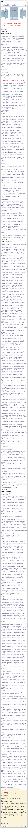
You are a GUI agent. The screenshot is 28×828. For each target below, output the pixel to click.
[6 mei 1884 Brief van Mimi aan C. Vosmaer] (10, 130)
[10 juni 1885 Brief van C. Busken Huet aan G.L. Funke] (12, 322)
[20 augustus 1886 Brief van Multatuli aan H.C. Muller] (12, 615)
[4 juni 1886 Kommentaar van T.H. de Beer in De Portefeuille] (13, 568)
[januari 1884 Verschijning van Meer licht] (9, 39)
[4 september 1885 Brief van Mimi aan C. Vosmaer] (11, 374)
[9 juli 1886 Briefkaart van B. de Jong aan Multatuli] (11, 582)
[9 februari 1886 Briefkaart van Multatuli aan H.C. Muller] (13, 521)
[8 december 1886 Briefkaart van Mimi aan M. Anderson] (12, 757)
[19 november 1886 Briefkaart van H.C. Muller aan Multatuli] (13, 715)
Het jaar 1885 (4, 239)
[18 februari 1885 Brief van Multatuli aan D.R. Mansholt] (12, 258)
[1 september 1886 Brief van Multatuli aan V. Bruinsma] (12, 654)
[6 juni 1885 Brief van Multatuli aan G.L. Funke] (11, 318)
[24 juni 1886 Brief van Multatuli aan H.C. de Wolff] (11, 576)
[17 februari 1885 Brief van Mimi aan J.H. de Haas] (11, 257)
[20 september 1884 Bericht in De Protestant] (10, 180)
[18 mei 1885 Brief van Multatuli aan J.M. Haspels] (11, 308)
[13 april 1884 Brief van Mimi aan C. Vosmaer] (10, 126)
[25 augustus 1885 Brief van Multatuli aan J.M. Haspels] (12, 366)
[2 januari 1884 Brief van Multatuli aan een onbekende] (12, 36)
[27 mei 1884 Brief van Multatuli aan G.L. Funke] (11, 141)
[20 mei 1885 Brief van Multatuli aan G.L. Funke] (11, 310)
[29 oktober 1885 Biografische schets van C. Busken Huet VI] (13, 423)
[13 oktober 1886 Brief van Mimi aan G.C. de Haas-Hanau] (13, 677)
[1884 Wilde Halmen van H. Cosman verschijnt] (11, 124)
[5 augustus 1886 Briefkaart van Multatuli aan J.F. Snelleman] (14, 598)
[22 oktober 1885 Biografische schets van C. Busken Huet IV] (13, 415)
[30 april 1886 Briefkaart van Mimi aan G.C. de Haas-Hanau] (13, 543)
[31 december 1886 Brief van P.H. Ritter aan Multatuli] (12, 779)
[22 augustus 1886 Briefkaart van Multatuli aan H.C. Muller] (13, 623)
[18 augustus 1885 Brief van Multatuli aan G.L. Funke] (12, 362)
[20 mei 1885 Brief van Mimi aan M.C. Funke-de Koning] (12, 311)
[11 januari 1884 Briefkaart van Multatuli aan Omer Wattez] (13, 46)
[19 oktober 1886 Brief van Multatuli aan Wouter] (11, 681)
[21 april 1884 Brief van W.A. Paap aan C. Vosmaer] (11, 129)
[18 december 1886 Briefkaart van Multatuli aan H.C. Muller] (13, 767)
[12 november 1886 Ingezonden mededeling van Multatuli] (13, 701)
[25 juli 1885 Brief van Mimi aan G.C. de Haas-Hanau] (12, 352)
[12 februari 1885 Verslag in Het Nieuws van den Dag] (12, 252)
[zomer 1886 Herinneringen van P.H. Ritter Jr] (10, 587)
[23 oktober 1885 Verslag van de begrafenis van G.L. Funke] (13, 416)
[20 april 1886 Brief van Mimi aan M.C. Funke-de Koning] (13, 540)
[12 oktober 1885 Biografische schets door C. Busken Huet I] (13, 398)
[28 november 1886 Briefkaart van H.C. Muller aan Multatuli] (13, 739)
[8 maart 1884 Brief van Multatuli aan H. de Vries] (11, 102)
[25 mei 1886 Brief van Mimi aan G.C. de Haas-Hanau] (12, 566)
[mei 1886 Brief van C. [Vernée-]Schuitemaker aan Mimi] (12, 558)
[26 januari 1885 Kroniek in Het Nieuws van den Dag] (12, 243)
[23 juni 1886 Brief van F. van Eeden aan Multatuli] (11, 574)
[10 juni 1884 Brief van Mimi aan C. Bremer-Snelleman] (12, 149)
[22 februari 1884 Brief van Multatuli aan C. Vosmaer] (12, 88)
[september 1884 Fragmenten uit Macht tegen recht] (12, 173)
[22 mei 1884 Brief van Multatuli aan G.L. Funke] (11, 133)
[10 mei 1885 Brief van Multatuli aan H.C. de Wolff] (11, 307)
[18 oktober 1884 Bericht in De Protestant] (10, 190)
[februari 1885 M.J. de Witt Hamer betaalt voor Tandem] (12, 260)
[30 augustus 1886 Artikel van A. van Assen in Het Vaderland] (13, 649)
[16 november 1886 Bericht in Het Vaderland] (10, 710)
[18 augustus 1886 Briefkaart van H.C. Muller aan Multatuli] (13, 613)
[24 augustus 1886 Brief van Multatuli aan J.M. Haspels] (12, 635)
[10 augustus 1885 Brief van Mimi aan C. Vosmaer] (11, 357)
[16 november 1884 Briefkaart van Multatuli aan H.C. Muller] (13, 201)
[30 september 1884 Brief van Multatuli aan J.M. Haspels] (13, 182)
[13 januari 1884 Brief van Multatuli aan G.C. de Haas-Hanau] (14, 50)
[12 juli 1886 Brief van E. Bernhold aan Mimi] (10, 583)
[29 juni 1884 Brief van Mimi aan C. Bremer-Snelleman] (12, 154)
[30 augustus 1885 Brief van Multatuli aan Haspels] (11, 371)
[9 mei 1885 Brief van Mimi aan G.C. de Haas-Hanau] (12, 305)
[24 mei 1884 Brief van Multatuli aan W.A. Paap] (11, 140)
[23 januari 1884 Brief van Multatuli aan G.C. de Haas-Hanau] (14, 57)
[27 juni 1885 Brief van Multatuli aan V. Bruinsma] (11, 343)
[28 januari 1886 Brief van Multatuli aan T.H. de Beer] (12, 515)
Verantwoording (4, 29)
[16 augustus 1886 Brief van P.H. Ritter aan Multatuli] (12, 607)
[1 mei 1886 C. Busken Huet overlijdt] (8, 544)
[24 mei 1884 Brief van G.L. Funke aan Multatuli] (11, 138)
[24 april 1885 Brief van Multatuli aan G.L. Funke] (11, 299)
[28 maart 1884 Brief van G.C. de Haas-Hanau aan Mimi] (12, 122)
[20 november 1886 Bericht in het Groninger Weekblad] (12, 728)
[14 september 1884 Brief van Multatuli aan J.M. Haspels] (13, 176)
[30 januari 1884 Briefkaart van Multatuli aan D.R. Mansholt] (13, 63)
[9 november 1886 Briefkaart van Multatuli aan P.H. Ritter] (13, 696)
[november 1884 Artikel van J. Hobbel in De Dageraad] (12, 196)
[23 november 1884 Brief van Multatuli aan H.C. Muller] (12, 205)
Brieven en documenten (6, 241)
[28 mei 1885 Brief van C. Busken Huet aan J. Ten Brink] (12, 313)
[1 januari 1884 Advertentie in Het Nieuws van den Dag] (12, 35)
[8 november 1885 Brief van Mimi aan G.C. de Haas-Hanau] (13, 430)
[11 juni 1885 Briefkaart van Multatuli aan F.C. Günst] (12, 324)
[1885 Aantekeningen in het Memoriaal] (9, 485)
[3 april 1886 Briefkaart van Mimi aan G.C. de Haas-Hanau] (13, 533)
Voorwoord (3, 27)
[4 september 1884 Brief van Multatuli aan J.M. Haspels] (12, 174)
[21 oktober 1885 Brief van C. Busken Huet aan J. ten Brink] (13, 410)
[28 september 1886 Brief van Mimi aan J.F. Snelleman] (12, 676)
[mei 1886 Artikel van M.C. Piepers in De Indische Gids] (12, 546)
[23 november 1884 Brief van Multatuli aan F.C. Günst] (12, 204)
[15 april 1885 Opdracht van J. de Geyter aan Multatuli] (12, 291)
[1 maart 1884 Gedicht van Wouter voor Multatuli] (11, 96)
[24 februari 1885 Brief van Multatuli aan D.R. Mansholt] (12, 266)
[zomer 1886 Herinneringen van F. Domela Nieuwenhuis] (12, 616)
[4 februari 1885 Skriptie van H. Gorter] (9, 247)
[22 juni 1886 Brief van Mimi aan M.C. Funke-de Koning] (12, 573)
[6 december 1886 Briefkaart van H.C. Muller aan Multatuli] (13, 751)
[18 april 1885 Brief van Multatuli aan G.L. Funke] (11, 296)
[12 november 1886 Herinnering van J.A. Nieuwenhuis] (12, 703)
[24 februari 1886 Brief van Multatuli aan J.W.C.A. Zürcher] (13, 522)
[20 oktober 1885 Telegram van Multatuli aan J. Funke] (12, 405)
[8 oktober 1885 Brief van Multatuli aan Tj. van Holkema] (13, 391)
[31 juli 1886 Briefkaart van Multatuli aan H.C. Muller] (12, 588)
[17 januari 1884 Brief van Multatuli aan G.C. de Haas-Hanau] (14, 55)
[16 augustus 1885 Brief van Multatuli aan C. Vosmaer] (12, 360)
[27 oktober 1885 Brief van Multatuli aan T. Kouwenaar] (12, 421)
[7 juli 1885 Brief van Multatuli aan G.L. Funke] (10, 349)
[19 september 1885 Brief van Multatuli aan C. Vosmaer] (12, 383)
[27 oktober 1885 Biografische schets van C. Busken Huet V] (13, 420)
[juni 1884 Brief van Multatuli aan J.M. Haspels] (11, 146)
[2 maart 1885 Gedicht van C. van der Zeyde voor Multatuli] (13, 272)
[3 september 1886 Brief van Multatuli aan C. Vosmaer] (12, 660)
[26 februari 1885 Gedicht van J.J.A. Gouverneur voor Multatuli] (14, 268)
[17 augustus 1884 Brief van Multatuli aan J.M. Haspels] (12, 171)
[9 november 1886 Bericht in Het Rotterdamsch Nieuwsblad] (13, 695)
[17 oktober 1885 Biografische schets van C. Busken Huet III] (13, 402)
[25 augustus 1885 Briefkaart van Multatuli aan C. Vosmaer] (13, 365)
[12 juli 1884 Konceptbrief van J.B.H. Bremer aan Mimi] (12, 157)
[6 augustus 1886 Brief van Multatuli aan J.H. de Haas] (12, 599)
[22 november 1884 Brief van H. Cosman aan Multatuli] (12, 202)
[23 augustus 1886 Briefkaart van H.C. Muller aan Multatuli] (13, 627)
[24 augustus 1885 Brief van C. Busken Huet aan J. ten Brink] (13, 363)
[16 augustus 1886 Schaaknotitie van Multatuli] (11, 609)
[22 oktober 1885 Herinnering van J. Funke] (10, 413)
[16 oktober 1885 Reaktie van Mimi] (8, 401)
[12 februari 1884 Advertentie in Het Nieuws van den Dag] (13, 82)
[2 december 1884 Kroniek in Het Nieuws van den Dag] (12, 213)
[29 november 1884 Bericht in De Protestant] (10, 212)
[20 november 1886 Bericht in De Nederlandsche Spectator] (13, 723)
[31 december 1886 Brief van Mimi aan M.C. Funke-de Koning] (14, 778)
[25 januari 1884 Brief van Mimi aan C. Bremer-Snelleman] (13, 58)
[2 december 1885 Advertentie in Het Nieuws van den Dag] (13, 459)
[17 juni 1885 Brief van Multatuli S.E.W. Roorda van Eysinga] (13, 326)
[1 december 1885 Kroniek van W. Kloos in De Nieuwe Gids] (13, 457)
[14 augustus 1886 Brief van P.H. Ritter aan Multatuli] (12, 602)
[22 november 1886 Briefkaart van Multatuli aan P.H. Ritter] (13, 729)
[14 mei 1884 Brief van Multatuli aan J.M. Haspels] (11, 132)
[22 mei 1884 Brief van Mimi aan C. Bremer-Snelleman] (12, 135)
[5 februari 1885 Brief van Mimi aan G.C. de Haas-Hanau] (13, 249)
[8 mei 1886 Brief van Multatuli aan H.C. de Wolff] (11, 547)
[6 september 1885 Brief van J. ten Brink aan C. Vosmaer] (12, 376)
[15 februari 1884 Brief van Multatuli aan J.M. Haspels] (12, 83)
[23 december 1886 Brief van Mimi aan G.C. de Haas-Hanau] (13, 771)
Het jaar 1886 (4, 489)
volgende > (24, 789)
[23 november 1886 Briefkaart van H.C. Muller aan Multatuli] (13, 734)
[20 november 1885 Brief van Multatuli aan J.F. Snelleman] (13, 451)
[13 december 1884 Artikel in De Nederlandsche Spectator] (13, 220)
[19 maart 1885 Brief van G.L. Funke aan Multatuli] (11, 283)
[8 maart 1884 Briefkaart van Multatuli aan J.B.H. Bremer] (13, 104)
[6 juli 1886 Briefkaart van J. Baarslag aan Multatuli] (12, 580)
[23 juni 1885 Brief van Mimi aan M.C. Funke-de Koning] (12, 340)
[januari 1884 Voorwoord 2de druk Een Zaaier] (10, 52)
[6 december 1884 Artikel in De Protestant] (10, 218)
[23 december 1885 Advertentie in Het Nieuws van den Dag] (13, 476)
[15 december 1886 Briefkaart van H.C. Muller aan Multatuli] (13, 764)
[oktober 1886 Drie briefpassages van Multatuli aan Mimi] (13, 679)
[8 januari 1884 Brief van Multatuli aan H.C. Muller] (11, 41)
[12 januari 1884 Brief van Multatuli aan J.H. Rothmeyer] (12, 49)
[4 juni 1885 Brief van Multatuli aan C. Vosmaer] (11, 316)
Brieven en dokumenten (6, 33)
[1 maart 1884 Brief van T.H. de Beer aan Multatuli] (11, 94)
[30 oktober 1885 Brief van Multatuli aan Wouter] (11, 424)
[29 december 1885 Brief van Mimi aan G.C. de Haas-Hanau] (13, 484)
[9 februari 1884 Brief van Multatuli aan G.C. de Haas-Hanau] (13, 79)
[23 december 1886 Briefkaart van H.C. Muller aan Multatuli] (13, 773)
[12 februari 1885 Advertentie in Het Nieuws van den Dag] (13, 250)
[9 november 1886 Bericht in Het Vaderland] (10, 693)
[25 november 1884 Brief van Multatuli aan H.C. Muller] (12, 207)
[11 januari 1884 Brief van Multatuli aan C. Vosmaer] (12, 47)
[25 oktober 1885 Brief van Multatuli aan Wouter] (11, 418)
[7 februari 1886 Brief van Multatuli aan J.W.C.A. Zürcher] (12, 519)
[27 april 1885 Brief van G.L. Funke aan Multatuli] (11, 300)
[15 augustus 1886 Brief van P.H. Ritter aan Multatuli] (12, 604)
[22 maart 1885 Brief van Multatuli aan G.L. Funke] (11, 286)
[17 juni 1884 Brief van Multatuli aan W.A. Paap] (11, 152)
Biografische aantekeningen (7, 787)
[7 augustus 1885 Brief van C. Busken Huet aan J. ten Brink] (13, 355)
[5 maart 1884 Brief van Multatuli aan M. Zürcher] (11, 97)
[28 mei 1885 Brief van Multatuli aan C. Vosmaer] (11, 315)
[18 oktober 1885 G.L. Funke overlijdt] (9, 404)
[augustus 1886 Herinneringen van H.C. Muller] (10, 591)
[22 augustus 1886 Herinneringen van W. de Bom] (11, 624)
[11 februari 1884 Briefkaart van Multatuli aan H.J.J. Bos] (12, 80)
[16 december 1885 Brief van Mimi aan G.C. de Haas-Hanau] (13, 467)
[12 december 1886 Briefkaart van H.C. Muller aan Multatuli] (13, 762)
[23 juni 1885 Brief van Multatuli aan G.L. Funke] (11, 338)
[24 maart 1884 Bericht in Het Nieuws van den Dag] (12, 121)
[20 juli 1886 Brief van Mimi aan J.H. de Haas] (10, 585)
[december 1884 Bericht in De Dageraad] (9, 226)
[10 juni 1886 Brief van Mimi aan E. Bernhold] (10, 569)
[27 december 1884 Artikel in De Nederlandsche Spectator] (13, 235)
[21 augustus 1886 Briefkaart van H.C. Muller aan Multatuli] (13, 618)
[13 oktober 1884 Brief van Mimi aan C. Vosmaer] (11, 188)
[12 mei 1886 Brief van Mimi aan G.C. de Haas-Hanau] (12, 552)
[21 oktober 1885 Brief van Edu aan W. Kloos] (10, 412)
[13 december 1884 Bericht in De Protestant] (10, 224)
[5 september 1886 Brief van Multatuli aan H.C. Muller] (12, 662)
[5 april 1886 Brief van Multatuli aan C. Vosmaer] (11, 535)
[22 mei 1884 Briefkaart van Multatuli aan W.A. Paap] (12, 137)
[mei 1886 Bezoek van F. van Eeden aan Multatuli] (11, 557)
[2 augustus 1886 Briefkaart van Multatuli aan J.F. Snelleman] (14, 590)
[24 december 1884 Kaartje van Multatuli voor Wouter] (12, 234)
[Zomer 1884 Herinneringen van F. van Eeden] (10, 155)
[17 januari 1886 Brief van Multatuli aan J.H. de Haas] (12, 505)
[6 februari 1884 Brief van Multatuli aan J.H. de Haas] (12, 74)
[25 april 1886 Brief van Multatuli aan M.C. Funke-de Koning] (13, 541)
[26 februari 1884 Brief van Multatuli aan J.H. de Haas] (12, 90)
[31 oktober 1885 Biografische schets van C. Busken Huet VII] (13, 426)
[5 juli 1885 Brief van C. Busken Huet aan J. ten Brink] (12, 347)
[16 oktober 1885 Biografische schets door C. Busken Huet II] (13, 399)
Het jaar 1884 (4, 31)
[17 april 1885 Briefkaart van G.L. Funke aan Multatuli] (12, 294)
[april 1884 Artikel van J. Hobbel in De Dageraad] (11, 127)
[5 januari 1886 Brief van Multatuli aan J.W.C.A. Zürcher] (12, 496)
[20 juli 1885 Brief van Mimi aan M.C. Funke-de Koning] (12, 351)
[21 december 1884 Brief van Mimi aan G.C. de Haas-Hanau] (13, 229)
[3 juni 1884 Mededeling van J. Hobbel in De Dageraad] (12, 147)
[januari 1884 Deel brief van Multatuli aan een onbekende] (13, 53)
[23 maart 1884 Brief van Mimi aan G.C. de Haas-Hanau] (12, 119)
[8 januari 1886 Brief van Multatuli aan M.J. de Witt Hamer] (13, 497)
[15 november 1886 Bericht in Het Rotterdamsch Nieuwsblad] (13, 709)
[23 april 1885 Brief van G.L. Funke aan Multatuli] (11, 297)
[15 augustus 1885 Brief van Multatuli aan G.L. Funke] (12, 358)
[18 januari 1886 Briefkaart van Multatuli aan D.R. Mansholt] (13, 507)
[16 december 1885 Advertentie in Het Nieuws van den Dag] (13, 468)
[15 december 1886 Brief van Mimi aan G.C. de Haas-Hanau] (13, 765)
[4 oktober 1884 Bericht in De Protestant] (9, 187)
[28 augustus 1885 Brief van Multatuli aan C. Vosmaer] (12, 368)
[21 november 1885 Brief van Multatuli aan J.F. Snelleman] (13, 452)
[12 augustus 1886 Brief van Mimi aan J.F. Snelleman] (12, 601)
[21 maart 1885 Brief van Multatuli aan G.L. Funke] (11, 285)
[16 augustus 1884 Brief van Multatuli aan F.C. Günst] (12, 169)
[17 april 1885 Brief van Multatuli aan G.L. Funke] (11, 293)
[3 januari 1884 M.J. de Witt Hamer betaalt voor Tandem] (12, 38)
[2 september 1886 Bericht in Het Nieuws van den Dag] (12, 656)
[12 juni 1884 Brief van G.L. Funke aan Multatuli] (11, 151)
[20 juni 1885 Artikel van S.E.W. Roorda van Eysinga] (12, 333)
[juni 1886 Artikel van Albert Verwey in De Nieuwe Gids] (12, 571)
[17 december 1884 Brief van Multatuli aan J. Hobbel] (12, 227)
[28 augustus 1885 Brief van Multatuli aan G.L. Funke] (12, 369)
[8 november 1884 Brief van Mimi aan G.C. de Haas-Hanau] (13, 191)
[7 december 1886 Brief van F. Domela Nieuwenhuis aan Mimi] (14, 756)
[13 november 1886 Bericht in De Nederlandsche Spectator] (13, 704)
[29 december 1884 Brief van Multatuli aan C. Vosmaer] (12, 237)
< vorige (4, 789)
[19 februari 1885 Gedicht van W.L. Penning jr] (10, 261)
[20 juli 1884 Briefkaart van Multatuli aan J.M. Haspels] (12, 165)
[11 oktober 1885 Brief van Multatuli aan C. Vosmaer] (12, 393)
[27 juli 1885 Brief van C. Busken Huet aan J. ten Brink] (12, 354)
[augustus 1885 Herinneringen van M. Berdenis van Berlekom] (14, 373)
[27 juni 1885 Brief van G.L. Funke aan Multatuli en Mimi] (13, 341)
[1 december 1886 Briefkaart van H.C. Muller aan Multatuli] (13, 746)
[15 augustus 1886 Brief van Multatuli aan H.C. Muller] (12, 605)
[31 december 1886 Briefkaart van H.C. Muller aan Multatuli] (13, 776)
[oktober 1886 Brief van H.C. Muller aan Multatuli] (11, 692)
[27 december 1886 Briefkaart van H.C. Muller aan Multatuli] (13, 775)
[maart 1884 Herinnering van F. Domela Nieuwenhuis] (12, 115)
